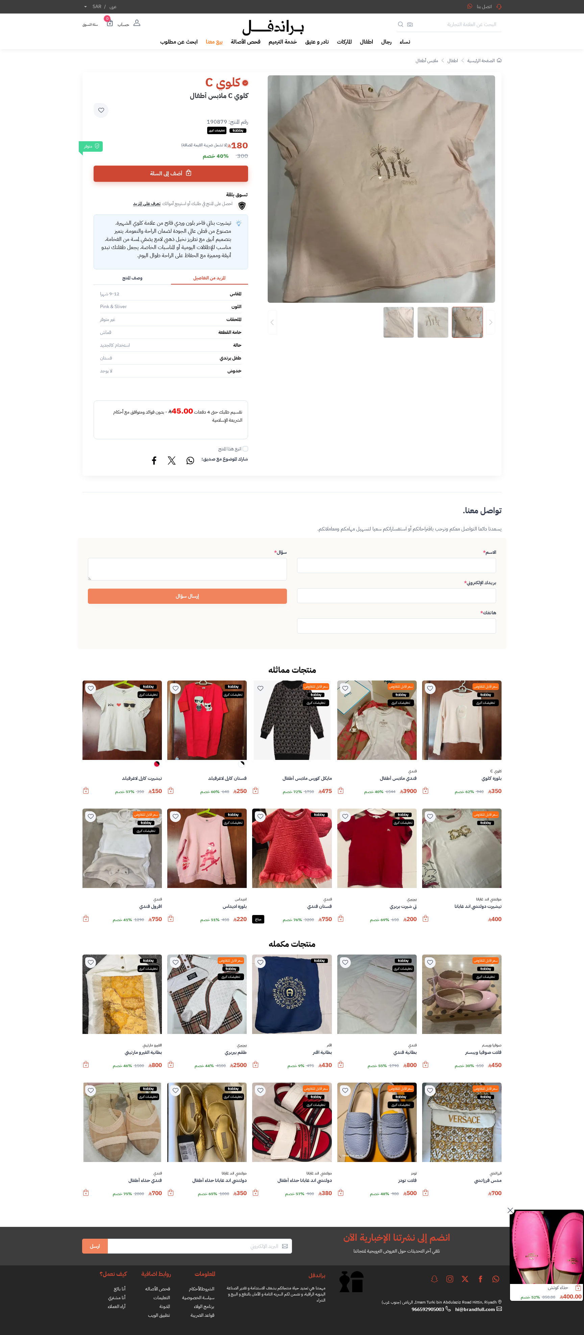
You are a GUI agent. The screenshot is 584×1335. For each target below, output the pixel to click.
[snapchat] (434, 1279)
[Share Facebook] (154, 461)
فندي (412, 771)
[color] (241, 766)
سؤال (280, 552)
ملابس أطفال (427, 60)
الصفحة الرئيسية (481, 60)
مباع (258, 919)
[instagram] (450, 1279)
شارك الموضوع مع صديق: (224, 459)
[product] (546, 1247)
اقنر (329, 1045)
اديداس (241, 899)
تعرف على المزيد (147, 203)
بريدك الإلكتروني (480, 582)
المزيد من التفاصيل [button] (209, 278)
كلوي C (496, 771)
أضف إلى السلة (167, 174)
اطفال (452, 60)
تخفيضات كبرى (485, 702)
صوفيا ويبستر (492, 1045)
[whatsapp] (496, 1279)
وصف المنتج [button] (132, 278)
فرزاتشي (496, 1173)
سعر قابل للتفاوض (485, 686)
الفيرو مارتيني (152, 1045)
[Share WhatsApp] (470, 6)
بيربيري (412, 899)
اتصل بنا (484, 6)
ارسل (95, 1246)
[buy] (425, 793)
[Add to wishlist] (101, 110)
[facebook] (480, 1279)
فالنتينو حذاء (557, 1287)
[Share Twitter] (172, 461)
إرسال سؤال (187, 596)
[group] (381, 322)
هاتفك (488, 612)
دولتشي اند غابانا (489, 899)
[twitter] (465, 1279)
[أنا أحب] (430, 688)
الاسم (489, 552)
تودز (414, 1173)
